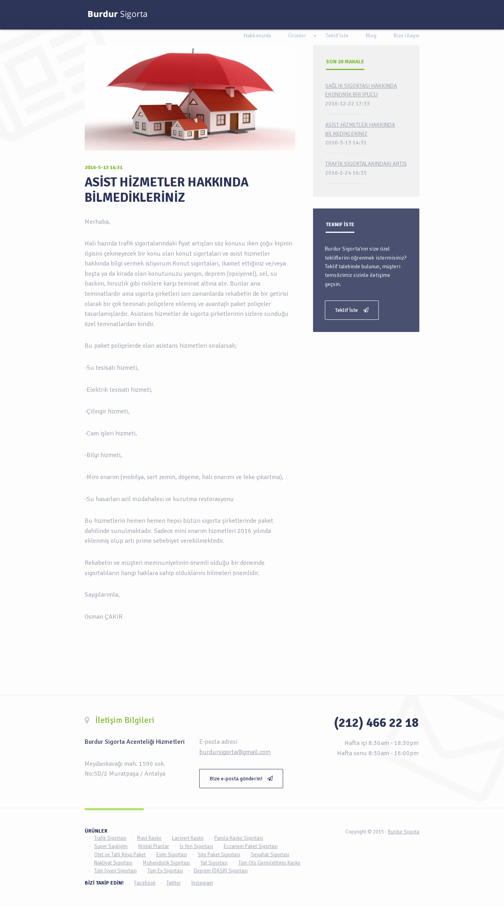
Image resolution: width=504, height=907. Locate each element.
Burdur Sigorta (403, 832)
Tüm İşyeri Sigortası (115, 871)
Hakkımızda (257, 35)
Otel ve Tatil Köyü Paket (120, 855)
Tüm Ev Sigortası (165, 871)
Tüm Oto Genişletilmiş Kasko (269, 863)
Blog (371, 35)
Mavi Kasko (149, 838)
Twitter (173, 883)
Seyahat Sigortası (270, 855)
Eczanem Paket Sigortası (251, 846)
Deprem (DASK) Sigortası (221, 871)
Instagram (202, 883)
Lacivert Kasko (188, 838)
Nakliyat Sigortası (113, 863)
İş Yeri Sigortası (196, 846)
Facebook (145, 883)
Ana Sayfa (215, 35)
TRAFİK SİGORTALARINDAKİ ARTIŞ (366, 163)
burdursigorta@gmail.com (235, 752)
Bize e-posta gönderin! (236, 778)
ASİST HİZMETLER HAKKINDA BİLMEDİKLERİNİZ (166, 190)
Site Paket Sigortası (219, 855)
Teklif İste (337, 35)
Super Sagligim (111, 846)
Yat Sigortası (214, 863)
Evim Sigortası (171, 855)
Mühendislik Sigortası (166, 863)
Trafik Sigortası (110, 838)
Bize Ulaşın (406, 35)
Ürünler (297, 35)
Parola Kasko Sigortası (238, 838)
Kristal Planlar (153, 846)
